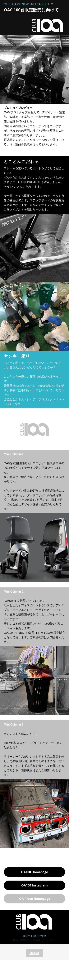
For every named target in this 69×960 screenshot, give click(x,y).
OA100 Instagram (34, 885)
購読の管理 (40, 936)
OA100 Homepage (34, 872)
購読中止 (28, 936)
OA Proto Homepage (34, 899)
